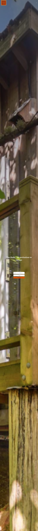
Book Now (19, 277)
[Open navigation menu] (36, 2)
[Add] (23, 275)
